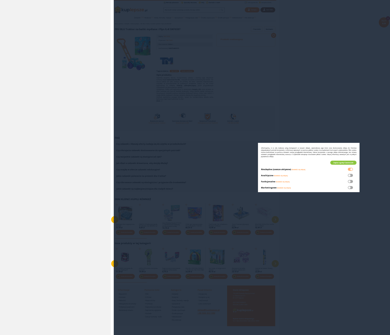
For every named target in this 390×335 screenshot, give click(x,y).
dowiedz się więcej (298, 169)
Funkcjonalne (268, 181)
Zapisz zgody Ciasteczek (343, 163)
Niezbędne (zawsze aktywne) (276, 169)
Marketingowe (269, 187)
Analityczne (267, 175)
